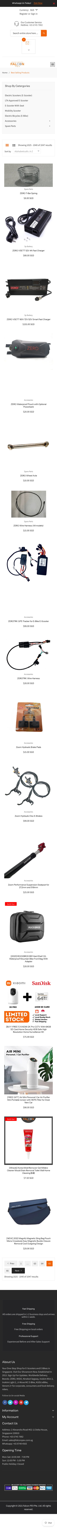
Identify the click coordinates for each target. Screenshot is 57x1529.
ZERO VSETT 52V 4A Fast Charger (28, 250)
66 (7, 1270)
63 (35, 1263)
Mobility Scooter (13, 110)
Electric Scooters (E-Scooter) (18, 95)
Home (4, 72)
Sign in (34, 13)
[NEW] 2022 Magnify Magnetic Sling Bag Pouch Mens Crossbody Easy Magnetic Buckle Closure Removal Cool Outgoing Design (28, 1241)
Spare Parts (10, 126)
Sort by (8, 151)
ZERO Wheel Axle (28, 475)
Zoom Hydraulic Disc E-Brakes (28, 816)
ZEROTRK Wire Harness (28, 678)
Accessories (10, 120)
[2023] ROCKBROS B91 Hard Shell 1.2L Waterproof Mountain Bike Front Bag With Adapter (28, 959)
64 (42, 1263)
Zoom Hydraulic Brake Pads (28, 747)
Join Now (38, 3)
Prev (12, 1263)
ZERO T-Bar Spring (28, 193)
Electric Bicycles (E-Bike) (16, 115)
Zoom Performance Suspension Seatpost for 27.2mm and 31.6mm (28, 886)
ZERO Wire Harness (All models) (28, 525)
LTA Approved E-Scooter (16, 100)
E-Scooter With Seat (14, 105)
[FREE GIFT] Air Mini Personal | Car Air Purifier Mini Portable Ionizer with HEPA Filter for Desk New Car (28, 1100)
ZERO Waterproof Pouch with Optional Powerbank (28, 405)
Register (23, 13)
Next (17, 1270)
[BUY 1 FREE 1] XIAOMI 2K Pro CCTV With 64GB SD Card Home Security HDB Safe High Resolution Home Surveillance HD (28, 1029)
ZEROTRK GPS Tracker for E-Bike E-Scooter (28, 621)
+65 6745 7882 (36, 25)
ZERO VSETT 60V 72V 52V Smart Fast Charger (28, 319)
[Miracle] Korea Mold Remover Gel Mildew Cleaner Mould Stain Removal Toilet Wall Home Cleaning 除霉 (28, 1170)
